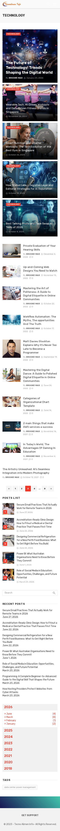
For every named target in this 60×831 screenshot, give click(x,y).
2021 (8, 756)
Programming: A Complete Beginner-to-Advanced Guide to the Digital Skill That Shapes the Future (29, 678)
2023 (8, 743)
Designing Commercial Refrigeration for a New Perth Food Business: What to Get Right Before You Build (36, 540)
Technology (13, 34)
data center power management (20, 787)
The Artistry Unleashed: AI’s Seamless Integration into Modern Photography (26, 471)
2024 (8, 737)
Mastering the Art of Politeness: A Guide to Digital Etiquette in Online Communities (39, 294)
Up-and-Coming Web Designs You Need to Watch (40, 268)
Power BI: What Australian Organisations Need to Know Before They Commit (36, 557)
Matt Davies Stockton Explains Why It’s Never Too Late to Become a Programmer (39, 347)
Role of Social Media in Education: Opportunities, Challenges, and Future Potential (37, 574)
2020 (8, 762)
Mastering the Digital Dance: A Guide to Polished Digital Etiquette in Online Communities (40, 375)
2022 (8, 749)
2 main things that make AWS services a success (38, 425)
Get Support (30, 815)
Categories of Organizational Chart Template (36, 402)
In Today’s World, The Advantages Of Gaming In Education (39, 448)
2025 (8, 730)
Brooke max (33, 254)
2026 (8, 707)
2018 (8, 768)
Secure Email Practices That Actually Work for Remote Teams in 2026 (37, 506)
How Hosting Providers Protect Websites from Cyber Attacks (27, 690)
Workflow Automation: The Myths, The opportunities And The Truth (39, 320)
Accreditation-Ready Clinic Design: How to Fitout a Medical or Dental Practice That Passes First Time (35, 523)
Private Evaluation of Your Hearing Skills (39, 247)
